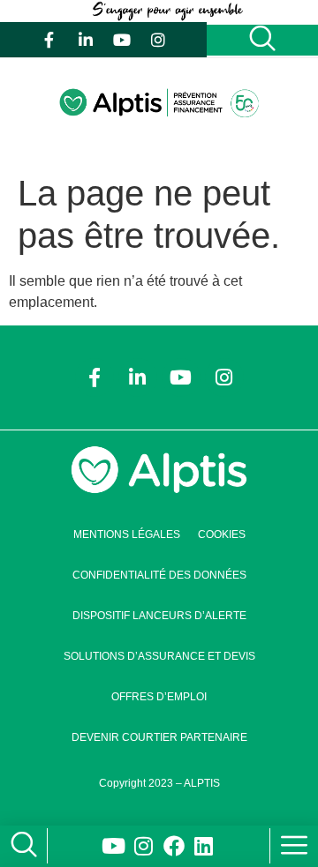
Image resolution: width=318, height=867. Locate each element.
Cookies (222, 534)
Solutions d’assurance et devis (159, 656)
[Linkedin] (204, 845)
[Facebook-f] (49, 40)
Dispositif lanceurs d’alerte (159, 615)
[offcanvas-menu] (294, 845)
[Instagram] (158, 40)
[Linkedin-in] (86, 40)
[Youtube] (122, 40)
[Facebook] (174, 845)
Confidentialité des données (159, 575)
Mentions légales (126, 534)
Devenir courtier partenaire (159, 737)
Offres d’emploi (159, 697)
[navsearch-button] (20, 846)
